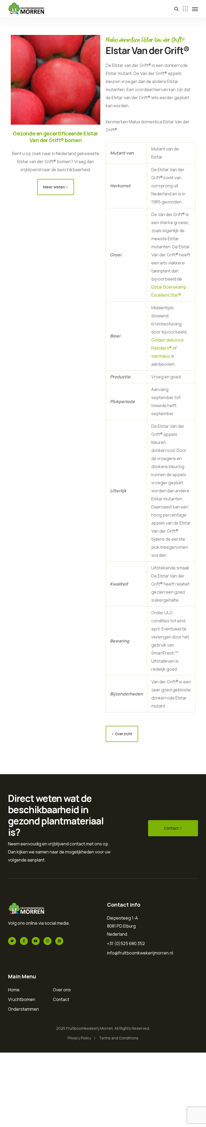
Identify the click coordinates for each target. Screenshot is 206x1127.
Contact (61, 999)
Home (14, 990)
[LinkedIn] (59, 941)
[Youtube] (36, 941)
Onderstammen (23, 1009)
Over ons (62, 990)
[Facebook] (24, 941)
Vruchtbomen (21, 999)
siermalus (160, 356)
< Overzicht (122, 733)
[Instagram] (47, 941)
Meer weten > (55, 186)
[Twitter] (12, 941)
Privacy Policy (79, 1037)
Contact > (173, 828)
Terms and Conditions (118, 1037)
